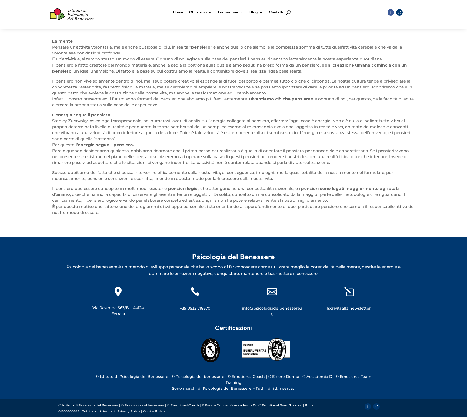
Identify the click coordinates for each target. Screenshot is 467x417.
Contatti (276, 13)
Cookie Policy (154, 411)
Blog (253, 13)
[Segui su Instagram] (399, 12)
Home (178, 13)
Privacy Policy (129, 411)
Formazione (228, 13)
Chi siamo (198, 13)
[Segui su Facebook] (391, 12)
